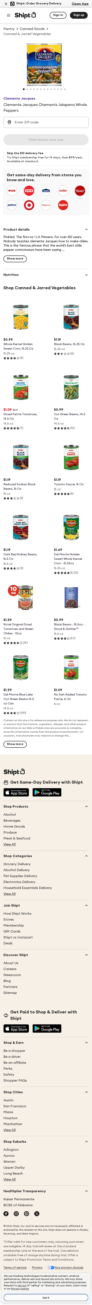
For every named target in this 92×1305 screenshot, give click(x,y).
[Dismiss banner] (6, 3)
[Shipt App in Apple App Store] (16, 792)
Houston (10, 1118)
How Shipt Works (17, 913)
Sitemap (10, 993)
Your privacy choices (68, 1267)
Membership (13, 925)
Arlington (11, 1149)
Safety (8, 1074)
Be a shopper (14, 1050)
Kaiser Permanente (18, 1199)
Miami (8, 1112)
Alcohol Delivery (16, 870)
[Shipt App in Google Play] (47, 792)
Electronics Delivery (19, 882)
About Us (10, 963)
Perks (7, 1068)
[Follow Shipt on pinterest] (26, 1214)
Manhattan (12, 1124)
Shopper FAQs (15, 1080)
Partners (10, 987)
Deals (8, 943)
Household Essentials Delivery (27, 888)
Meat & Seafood (16, 838)
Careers (9, 969)
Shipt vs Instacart (18, 937)
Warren (9, 1161)
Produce (10, 832)
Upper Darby (14, 1167)
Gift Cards (12, 931)
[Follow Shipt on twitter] (36, 1214)
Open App (80, 4)
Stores (8, 919)
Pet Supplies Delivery (20, 876)
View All (9, 844)
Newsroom (12, 975)
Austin (8, 1100)
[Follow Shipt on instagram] (16, 1214)
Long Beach (13, 1173)
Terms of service (15, 1267)
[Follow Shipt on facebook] (6, 1214)
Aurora (8, 1155)
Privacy (37, 1267)
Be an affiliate (14, 1062)
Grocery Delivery (17, 864)
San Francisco (14, 1106)
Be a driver (12, 1056)
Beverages (12, 820)
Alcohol (9, 814)
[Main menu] (8, 15)
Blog (7, 981)
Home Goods (14, 826)
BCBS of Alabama (18, 1205)
